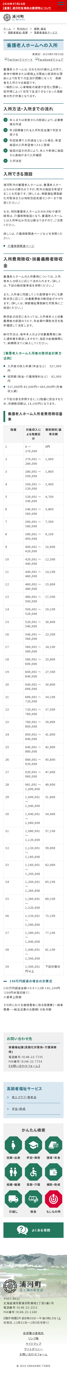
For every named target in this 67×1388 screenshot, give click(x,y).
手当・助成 (19, 1109)
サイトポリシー (33, 1349)
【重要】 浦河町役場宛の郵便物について (27, 8)
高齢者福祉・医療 (18, 32)
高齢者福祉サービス (46, 32)
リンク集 (33, 1338)
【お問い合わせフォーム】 (24, 1066)
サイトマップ (33, 1344)
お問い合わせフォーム (33, 1354)
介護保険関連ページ (21, 246)
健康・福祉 (40, 28)
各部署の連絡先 (33, 1333)
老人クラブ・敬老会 (24, 1097)
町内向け (22, 28)
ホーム (7, 28)
